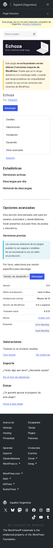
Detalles (10, 119)
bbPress (9, 484)
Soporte (10, 157)
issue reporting (42, 331)
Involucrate (34, 447)
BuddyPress (11, 489)
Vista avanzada (14, 150)
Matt (7, 478)
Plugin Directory (11, 13)
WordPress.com (13, 473)
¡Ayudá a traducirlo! (31, 24)
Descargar (10, 108)
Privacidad (8, 438)
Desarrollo (11, 142)
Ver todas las (43, 354)
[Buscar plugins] (34, 34)
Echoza (8, 95)
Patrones (33, 438)
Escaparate (34, 422)
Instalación (12, 134)
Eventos (32, 453)
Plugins (31, 433)
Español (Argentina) (20, 502)
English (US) (44, 318)
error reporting (42, 325)
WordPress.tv (11, 463)
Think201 (12, 99)
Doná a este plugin (13, 403)
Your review (9, 354)
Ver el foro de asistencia (16, 377)
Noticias (7, 427)
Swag (32, 463)
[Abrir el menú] (48, 4)
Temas (31, 427)
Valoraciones (13, 127)
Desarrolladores (11, 458)
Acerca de (8, 422)
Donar (33, 458)
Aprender (8, 447)
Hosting (7, 433)
